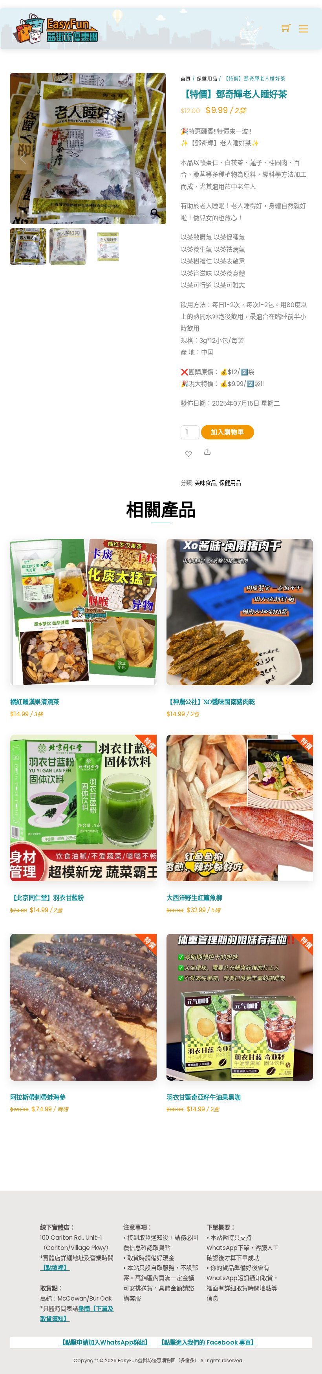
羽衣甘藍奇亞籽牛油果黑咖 (203, 1097)
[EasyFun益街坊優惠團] (56, 27)
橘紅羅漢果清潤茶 (34, 702)
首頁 (186, 78)
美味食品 (205, 483)
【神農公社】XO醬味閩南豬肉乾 (210, 702)
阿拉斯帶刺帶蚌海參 (38, 1097)
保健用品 (207, 78)
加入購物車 (227, 432)
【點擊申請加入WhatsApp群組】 (105, 1342)
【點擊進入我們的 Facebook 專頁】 (207, 1342)
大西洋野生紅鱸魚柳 (194, 898)
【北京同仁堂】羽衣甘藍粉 (47, 898)
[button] (152, 158)
